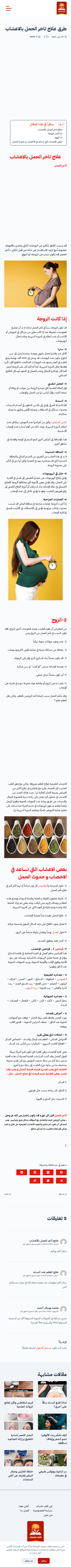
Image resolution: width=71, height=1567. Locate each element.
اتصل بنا (24, 1511)
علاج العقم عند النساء (45, 1272)
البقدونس (62, 979)
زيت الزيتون (31, 988)
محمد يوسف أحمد (47, 1308)
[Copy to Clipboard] (35, 1181)
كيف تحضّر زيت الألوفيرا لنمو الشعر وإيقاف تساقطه (54, 1439)
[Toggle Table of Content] (59, 125)
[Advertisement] (35, 80)
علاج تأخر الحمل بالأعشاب (43, 1241)
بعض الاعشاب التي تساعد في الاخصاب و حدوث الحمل (37, 141)
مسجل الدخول (43, 1348)
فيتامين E (58, 949)
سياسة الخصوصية (42, 1511)
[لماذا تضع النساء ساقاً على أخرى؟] (52, 1389)
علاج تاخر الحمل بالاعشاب (50, 129)
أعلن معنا (24, 1506)
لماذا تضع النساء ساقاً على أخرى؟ (54, 1405)
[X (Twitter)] (48, 1172)
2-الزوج (58, 137)
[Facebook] (61, 1172)
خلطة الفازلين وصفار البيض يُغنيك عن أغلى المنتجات (20, 1476)
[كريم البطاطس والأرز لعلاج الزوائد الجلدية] (18, 1389)
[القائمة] (9, 8)
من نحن (48, 1515)
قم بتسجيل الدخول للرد (31, 1244)
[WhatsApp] (48, 1181)
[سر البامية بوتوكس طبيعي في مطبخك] (52, 1458)
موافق (43, 1560)
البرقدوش (43, 886)
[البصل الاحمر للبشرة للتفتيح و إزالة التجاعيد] (18, 1422)
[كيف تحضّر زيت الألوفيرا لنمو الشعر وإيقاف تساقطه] (52, 1422)
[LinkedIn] (21, 1172)
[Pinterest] (35, 1172)
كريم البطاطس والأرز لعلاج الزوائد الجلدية (18, 1405)
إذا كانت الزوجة (55, 133)
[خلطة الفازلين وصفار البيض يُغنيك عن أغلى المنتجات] (18, 1458)
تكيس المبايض (59, 422)
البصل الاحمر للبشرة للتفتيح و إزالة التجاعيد (20, 1437)
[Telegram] (61, 1181)
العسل (55, 932)
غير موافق (29, 1560)
